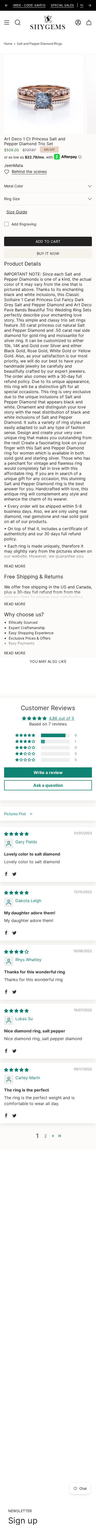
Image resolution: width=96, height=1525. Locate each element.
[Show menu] (7, 22)
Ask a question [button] (48, 785)
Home (8, 43)
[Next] (89, 5)
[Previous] (6, 5)
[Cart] (88, 22)
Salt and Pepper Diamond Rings (39, 43)
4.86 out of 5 (61, 718)
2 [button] (45, 1136)
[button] (25, 735)
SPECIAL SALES (55, 5)
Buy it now (48, 253)
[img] (16, 833)
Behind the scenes (29, 171)
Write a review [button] (48, 772)
